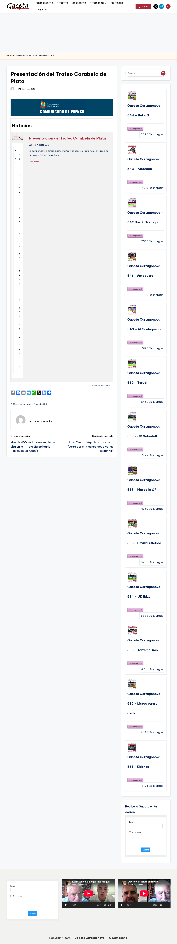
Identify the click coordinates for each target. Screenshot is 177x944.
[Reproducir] (66, 905)
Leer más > (34, 161)
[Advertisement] (88, 32)
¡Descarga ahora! (135, 128)
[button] (143, 6)
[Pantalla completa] (109, 905)
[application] (88, 893)
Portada (10, 56)
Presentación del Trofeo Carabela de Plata (67, 138)
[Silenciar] (105, 905)
